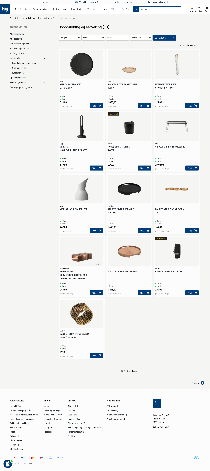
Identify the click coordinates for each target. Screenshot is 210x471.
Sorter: (182, 45)
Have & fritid (77, 9)
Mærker (103, 9)
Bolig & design (21, 9)
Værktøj (91, 9)
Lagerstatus (136, 38)
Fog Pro (125, 9)
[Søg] (136, 9)
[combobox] (160, 9)
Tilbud (114, 9)
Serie (109, 38)
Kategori (63, 38)
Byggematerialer (40, 9)
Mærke (86, 38)
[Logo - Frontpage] (5, 9)
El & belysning (59, 9)
